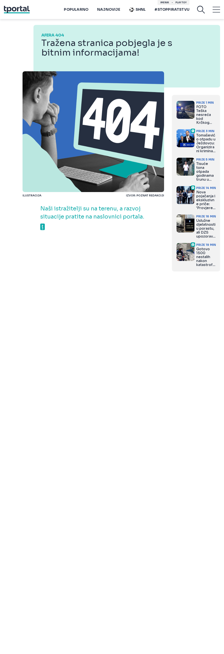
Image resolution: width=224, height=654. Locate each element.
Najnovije (108, 9)
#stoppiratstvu (171, 9)
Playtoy (181, 2)
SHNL (141, 9)
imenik (164, 2)
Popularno (76, 9)
